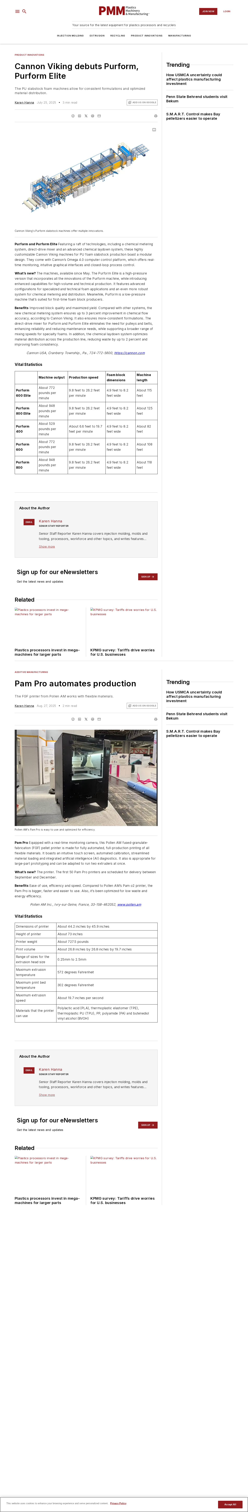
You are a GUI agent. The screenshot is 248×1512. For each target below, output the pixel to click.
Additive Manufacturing (31, 672)
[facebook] (73, 116)
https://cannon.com (129, 353)
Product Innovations (146, 35)
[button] (17, 11)
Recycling (117, 35)
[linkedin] (79, 116)
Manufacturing (179, 35)
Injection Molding (70, 35)
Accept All (230, 1504)
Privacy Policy (118, 1503)
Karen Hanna (24, 102)
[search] (24, 11)
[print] (156, 116)
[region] (124, 1504)
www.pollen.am (129, 904)
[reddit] (92, 116)
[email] (99, 116)
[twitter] (86, 116)
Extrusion (97, 35)
